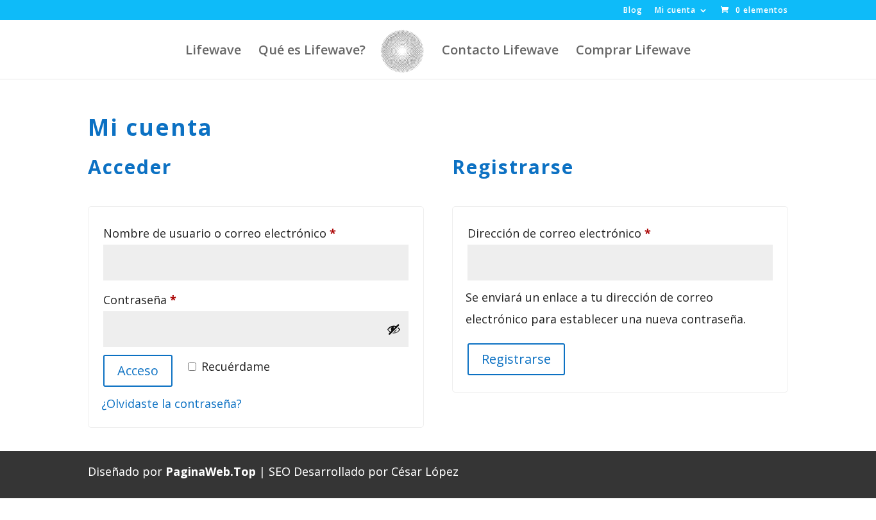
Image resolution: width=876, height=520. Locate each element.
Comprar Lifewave (633, 51)
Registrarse (516, 359)
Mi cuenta (675, 10)
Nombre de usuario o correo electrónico (251, 233)
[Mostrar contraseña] (394, 329)
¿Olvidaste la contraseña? (171, 403)
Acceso (137, 370)
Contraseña (171, 299)
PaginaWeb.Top (210, 471)
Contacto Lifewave (500, 51)
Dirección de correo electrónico (590, 233)
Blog (633, 10)
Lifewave (213, 51)
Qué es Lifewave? (312, 51)
